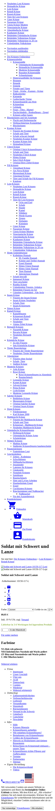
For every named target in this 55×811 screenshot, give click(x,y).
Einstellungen (7, 797)
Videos (16, 769)
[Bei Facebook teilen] (9, 592)
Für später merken (9, 635)
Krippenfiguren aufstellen (25, 730)
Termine (17, 756)
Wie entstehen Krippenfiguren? (27, 732)
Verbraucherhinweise (22, 698)
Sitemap (16, 762)
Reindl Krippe (7, 561)
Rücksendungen (20, 709)
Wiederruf (17, 687)
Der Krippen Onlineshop (25, 559)
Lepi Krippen (45, 559)
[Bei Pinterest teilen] (9, 604)
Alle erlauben (37, 808)
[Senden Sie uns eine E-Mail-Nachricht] (22, 782)
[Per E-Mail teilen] (9, 588)
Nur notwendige (8, 808)
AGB (15, 679)
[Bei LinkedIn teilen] (9, 600)
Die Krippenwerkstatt (23, 767)
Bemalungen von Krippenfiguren (28, 735)
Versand (25, 619)
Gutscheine (18, 716)
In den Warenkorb (17, 630)
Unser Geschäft (20, 674)
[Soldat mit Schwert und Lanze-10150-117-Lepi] (24, 566)
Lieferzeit (17, 701)
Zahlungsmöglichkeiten (24, 695)
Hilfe (15, 724)
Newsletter (18, 719)
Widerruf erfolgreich (22, 690)
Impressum (18, 671)
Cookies (17, 685)
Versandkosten (19, 703)
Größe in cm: (41, 609)
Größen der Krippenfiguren (25, 738)
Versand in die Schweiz (24, 711)
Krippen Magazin (21, 727)
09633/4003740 (12, 782)
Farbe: (4, 609)
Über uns (17, 677)
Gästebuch (18, 714)
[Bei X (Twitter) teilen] (9, 596)
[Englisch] (29, 782)
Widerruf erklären (9, 664)
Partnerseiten (19, 759)
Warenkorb (18, 706)
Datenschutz (18, 682)
